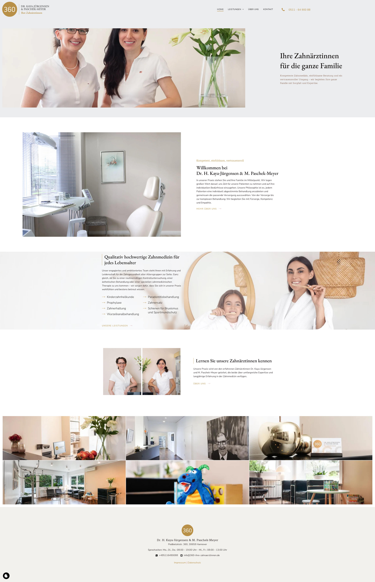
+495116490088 (168, 555)
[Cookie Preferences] (6, 575)
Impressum (180, 562)
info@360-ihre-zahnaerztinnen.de (202, 555)
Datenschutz (194, 562)
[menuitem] (220, 9)
